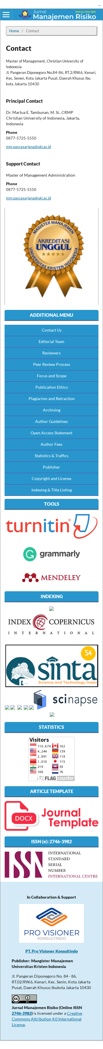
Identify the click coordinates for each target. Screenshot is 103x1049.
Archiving (51, 410)
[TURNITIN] (51, 537)
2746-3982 (21, 1013)
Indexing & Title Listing (51, 489)
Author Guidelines (51, 421)
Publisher (51, 467)
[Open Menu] (6, 14)
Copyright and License (51, 478)
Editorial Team (51, 341)
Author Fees (51, 444)
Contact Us (52, 330)
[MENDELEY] (51, 561)
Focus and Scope (51, 375)
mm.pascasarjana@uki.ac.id (28, 146)
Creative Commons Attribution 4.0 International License (47, 1019)
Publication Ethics (51, 387)
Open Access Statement (51, 432)
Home (14, 31)
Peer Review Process (51, 364)
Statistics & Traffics (51, 455)
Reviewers (51, 352)
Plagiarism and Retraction (52, 398)
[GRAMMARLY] (51, 584)
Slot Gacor (99, 5)
